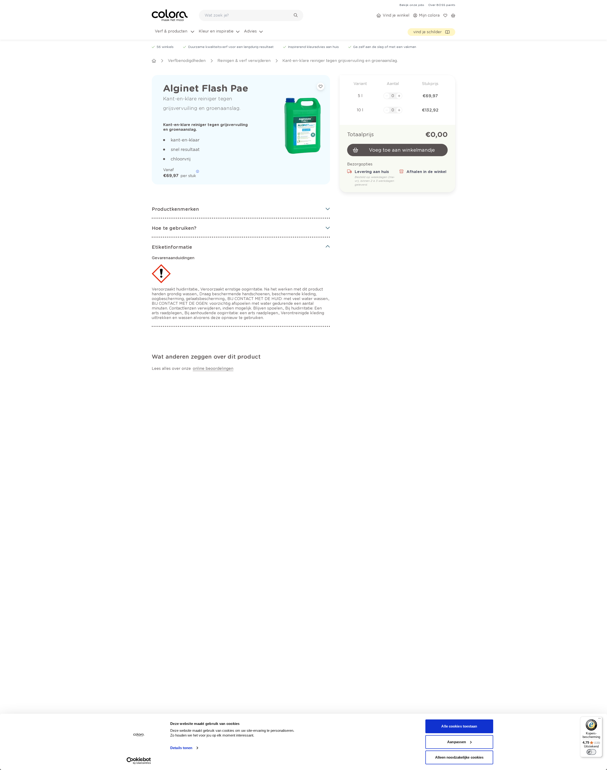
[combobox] (251, 15)
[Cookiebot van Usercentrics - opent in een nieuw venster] (139, 760)
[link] (412, 5)
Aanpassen (456, 742)
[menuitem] (174, 34)
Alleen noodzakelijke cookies (459, 757)
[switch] (591, 752)
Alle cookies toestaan (459, 726)
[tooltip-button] (197, 171)
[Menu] (599, 719)
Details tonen (181, 748)
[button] (241, 209)
